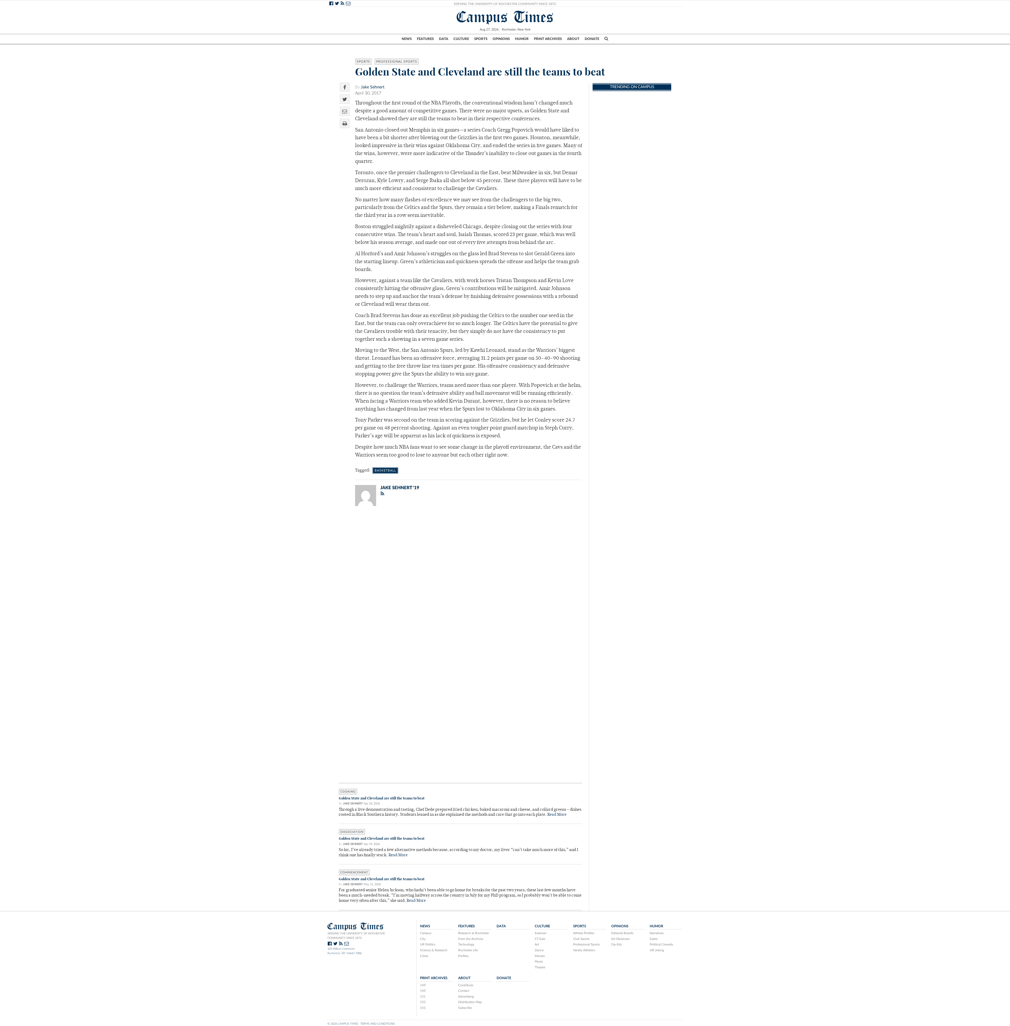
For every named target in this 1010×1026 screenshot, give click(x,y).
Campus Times (505, 17)
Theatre (540, 967)
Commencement (354, 872)
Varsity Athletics (584, 950)
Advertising (466, 996)
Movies (540, 956)
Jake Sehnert (373, 87)
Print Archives (548, 39)
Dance (539, 950)
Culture (461, 39)
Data (443, 39)
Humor (522, 39)
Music (539, 961)
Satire (654, 938)
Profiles (463, 956)
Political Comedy (661, 944)
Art (537, 944)
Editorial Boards (622, 933)
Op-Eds (616, 944)
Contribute (465, 985)
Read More (557, 815)
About (573, 39)
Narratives (657, 933)
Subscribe (465, 1007)
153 (423, 1007)
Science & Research (433, 950)
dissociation (351, 831)
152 (423, 1002)
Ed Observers (620, 938)
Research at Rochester (473, 933)
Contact (463, 990)
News (407, 39)
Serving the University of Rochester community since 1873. (356, 935)
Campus (425, 933)
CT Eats (540, 938)
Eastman (541, 933)
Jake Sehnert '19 (399, 488)
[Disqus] (460, 578)
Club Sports (581, 938)
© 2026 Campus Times (342, 1023)
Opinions (501, 39)
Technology (466, 944)
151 (423, 996)
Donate (592, 39)
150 (423, 990)
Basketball (385, 470)
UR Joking (657, 950)
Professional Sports (396, 61)
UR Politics (427, 944)
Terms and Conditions (377, 1023)
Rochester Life (468, 950)
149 (423, 985)
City (423, 938)
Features (425, 39)
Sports (480, 39)
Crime (424, 956)
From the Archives (470, 938)
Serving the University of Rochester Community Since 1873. (505, 4)
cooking (348, 791)
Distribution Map (470, 1002)
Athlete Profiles (583, 933)
